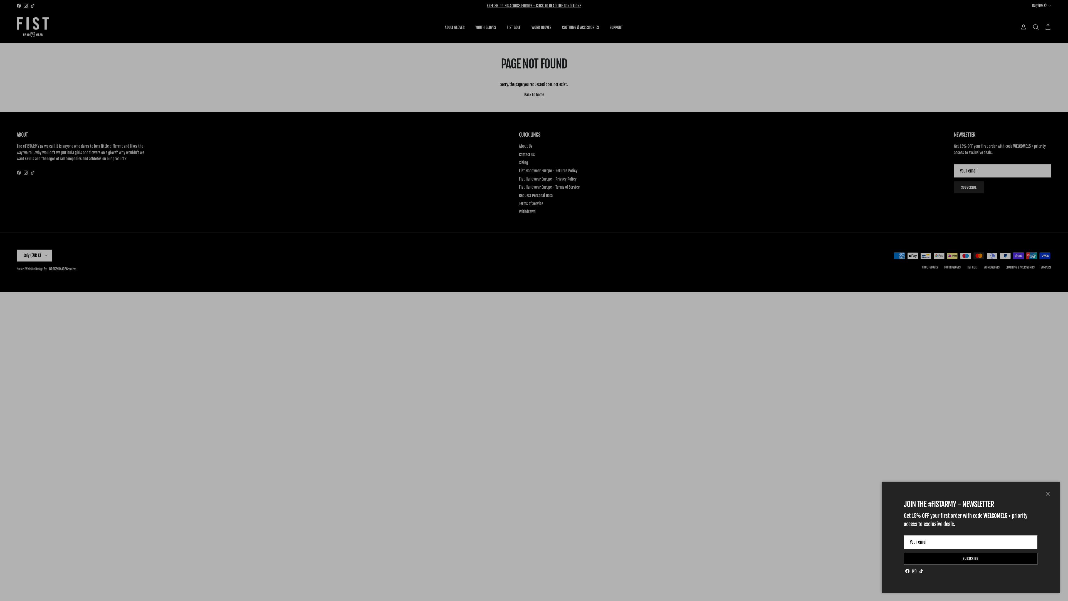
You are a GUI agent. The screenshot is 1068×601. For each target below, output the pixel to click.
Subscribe (970, 558)
